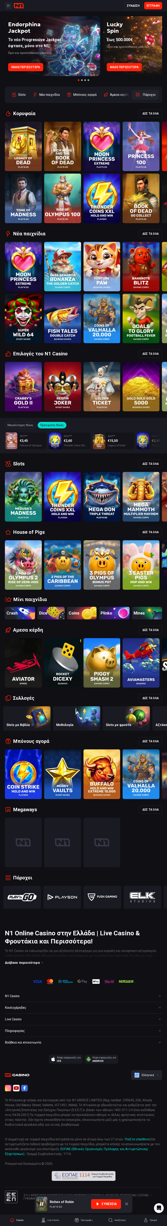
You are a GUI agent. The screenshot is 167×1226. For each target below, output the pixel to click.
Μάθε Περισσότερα (25, 67)
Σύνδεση (133, 5)
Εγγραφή (153, 5)
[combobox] (146, 1075)
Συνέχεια (109, 1204)
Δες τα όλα (150, 113)
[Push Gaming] (102, 897)
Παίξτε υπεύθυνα (137, 1139)
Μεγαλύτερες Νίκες (20, 425)
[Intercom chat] (159, 1208)
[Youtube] (16, 1088)
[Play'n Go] (22, 897)
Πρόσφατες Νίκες (52, 425)
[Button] (8, 5)
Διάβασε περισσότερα (22, 963)
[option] (18, 95)
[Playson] (62, 897)
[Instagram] (8, 1088)
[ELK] (142, 897)
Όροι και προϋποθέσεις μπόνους (29, 53)
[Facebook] (24, 1088)
